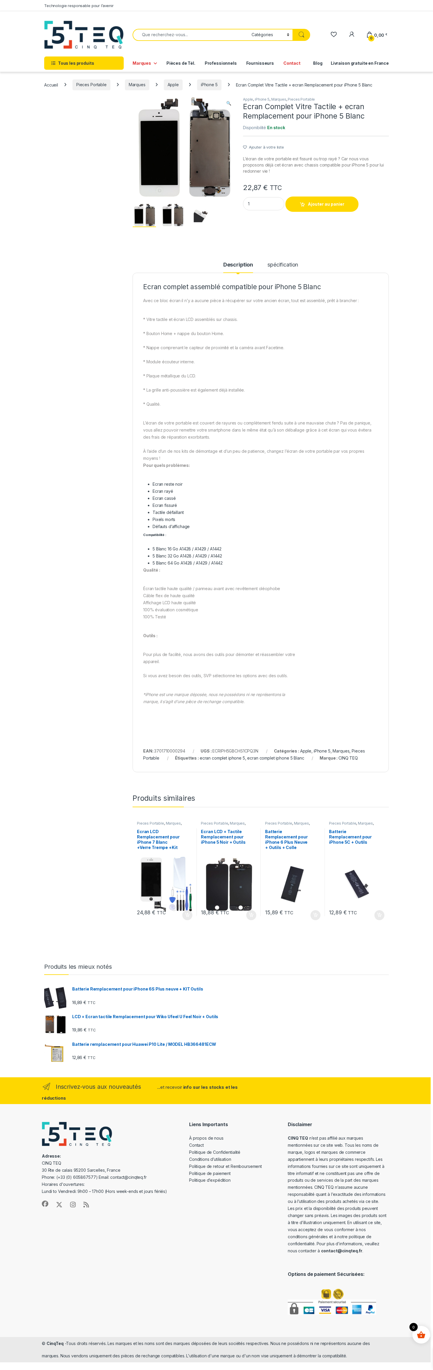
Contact (291, 63)
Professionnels (221, 63)
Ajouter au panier (326, 204)
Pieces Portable (91, 84)
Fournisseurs (260, 63)
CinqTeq (55, 1343)
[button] (228, 103)
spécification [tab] (282, 265)
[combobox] (190, 35)
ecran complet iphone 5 (222, 757)
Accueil (51, 84)
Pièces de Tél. (180, 63)
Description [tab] (238, 265)
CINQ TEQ (348, 757)
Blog (317, 63)
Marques (142, 63)
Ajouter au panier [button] (185, 915)
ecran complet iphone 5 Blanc (275, 757)
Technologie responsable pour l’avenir (79, 5)
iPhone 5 (209, 84)
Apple (173, 84)
